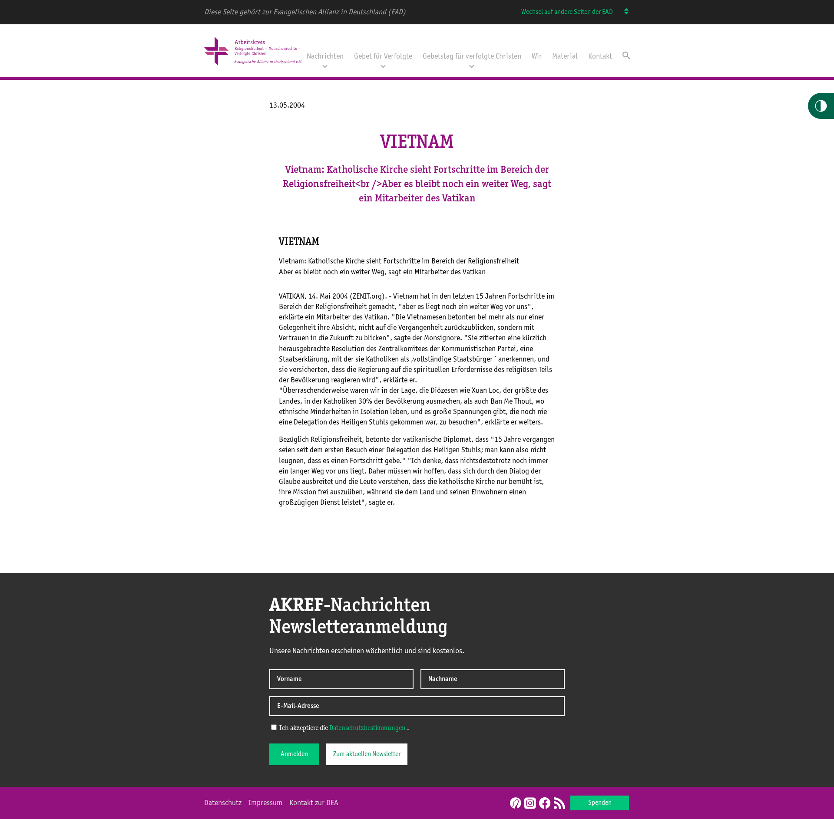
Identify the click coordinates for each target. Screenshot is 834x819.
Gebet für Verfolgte (383, 56)
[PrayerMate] (514, 803)
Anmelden (294, 754)
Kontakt (600, 56)
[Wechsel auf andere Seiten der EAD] (622, 12)
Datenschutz (223, 803)
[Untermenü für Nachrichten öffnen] (325, 65)
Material (565, 56)
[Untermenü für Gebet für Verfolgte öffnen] (383, 65)
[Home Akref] (252, 66)
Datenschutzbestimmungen (367, 728)
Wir (537, 56)
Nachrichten (325, 56)
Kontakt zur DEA (313, 803)
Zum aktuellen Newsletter (366, 754)
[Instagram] (530, 804)
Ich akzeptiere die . (343, 728)
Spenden (600, 802)
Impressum (265, 803)
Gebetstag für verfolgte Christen (472, 56)
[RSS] (559, 804)
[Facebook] (545, 804)
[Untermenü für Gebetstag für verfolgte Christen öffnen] (471, 65)
